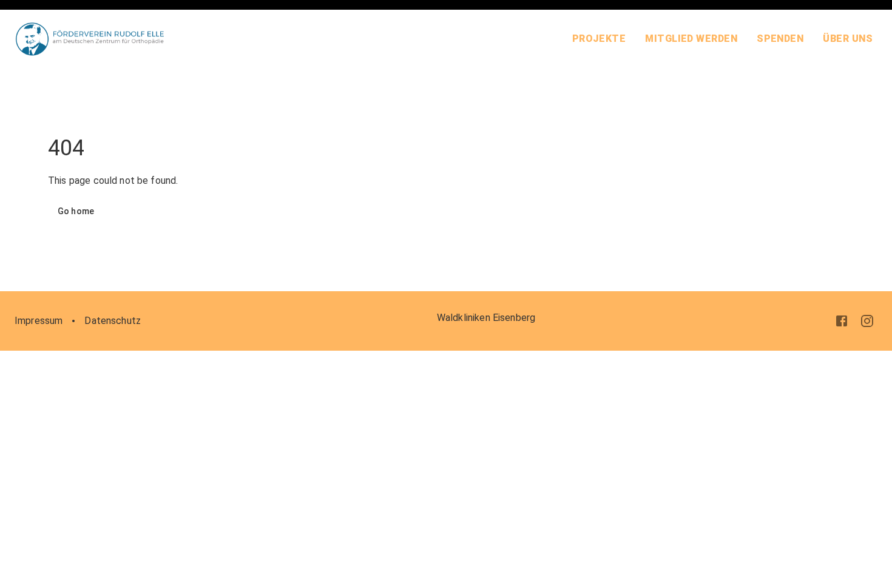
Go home (76, 211)
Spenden (780, 38)
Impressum (39, 320)
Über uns (848, 38)
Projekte (599, 38)
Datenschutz (112, 320)
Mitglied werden (691, 38)
